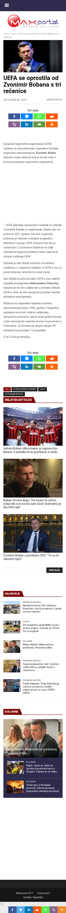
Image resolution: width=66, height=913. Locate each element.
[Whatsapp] (39, 116)
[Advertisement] (33, 193)
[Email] (39, 124)
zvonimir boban (14, 394)
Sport (13, 34)
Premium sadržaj (32, 602)
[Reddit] (52, 116)
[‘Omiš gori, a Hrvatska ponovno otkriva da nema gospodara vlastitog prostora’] (15, 787)
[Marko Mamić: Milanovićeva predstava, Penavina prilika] (11, 646)
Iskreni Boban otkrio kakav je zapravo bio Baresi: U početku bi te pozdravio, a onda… (31, 450)
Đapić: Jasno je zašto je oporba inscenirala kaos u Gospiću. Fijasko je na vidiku (41, 768)
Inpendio (38, 897)
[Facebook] (14, 116)
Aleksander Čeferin (24, 389)
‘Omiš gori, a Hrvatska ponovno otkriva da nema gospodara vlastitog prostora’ (42, 788)
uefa (42, 389)
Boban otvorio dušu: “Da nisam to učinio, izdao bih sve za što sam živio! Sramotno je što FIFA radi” (32, 503)
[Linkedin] (27, 124)
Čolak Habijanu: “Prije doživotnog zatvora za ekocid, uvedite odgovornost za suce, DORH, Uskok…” (41, 688)
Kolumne (27, 641)
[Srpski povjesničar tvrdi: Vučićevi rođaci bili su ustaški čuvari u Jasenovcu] (11, 666)
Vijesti (26, 622)
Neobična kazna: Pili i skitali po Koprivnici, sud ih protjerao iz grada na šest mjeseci (42, 608)
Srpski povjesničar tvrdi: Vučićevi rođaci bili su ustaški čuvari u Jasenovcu (41, 667)
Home (6, 34)
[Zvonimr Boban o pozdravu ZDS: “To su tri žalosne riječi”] (33, 533)
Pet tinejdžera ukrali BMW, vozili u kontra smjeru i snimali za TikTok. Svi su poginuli (41, 628)
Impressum (43, 893)
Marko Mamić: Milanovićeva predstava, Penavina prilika (38, 646)
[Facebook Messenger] (27, 116)
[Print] (52, 124)
